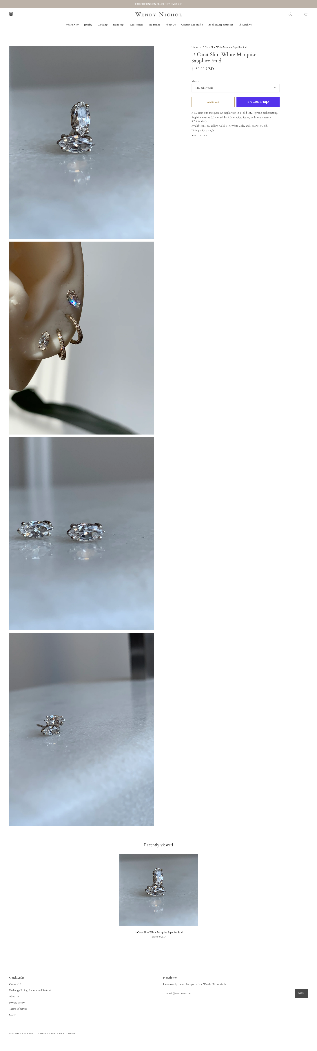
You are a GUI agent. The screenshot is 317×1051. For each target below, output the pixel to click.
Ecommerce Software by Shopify (56, 1033)
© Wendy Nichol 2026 (21, 1033)
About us (14, 996)
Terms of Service (18, 1008)
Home (195, 47)
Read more (199, 136)
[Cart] (306, 14)
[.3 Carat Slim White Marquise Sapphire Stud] (158, 890)
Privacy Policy (17, 1002)
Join (301, 993)
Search (12, 1015)
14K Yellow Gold (204, 88)
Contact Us (15, 984)
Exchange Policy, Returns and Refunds (30, 990)
